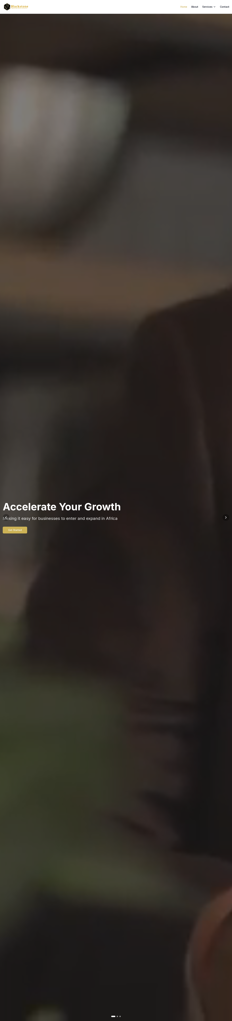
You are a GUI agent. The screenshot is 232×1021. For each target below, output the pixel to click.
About (194, 6)
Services (207, 6)
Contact (224, 6)
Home (183, 6)
